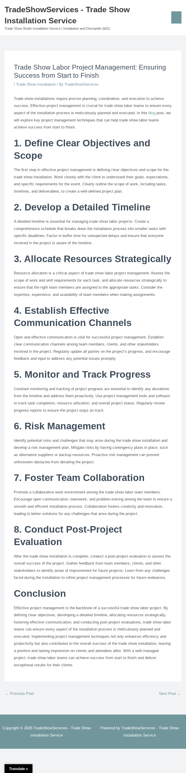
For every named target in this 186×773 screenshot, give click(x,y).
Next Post (170, 693)
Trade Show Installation (36, 84)
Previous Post (19, 693)
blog (151, 113)
